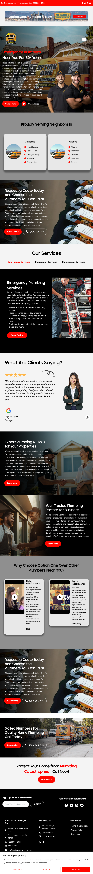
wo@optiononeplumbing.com (20, 850)
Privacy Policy (76, 830)
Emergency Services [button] (19, 262)
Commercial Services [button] (73, 262)
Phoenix (74, 147)
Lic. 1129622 (13, 846)
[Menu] (84, 39)
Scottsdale (75, 151)
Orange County (33, 154)
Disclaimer (75, 834)
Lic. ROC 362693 (50, 836)
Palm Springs (32, 162)
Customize (17, 869)
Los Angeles (32, 151)
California (30, 141)
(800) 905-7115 (38, 3)
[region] (46, 863)
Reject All (46, 869)
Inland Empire (32, 147)
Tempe (74, 162)
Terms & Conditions (79, 826)
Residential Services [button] (46, 262)
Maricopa (75, 158)
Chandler (74, 154)
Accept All (76, 869)
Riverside (30, 158)
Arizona (73, 141)
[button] (31, 104)
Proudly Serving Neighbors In (46, 124)
